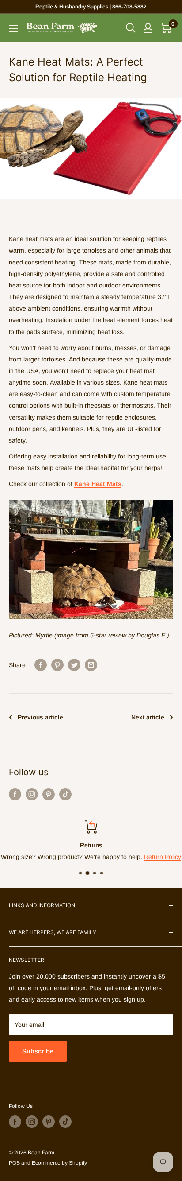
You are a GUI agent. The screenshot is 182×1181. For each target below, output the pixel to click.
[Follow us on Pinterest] (48, 794)
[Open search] (131, 28)
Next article (147, 717)
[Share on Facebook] (40, 665)
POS (14, 1163)
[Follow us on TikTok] (65, 794)
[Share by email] (91, 665)
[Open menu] (13, 28)
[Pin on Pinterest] (57, 665)
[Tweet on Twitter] (74, 665)
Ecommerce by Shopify (59, 1163)
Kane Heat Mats (97, 483)
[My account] (148, 28)
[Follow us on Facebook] (15, 794)
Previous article (40, 717)
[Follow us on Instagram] (32, 794)
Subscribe (37, 1051)
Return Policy (162, 857)
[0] (165, 28)
